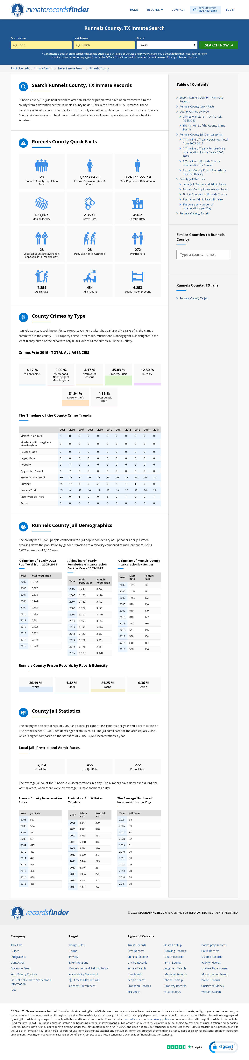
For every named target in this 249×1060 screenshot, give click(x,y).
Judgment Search (175, 968)
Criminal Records (138, 957)
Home (134, 9)
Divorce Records (211, 957)
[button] (223, 1047)
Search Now (217, 45)
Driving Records (137, 962)
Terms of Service (124, 53)
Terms (73, 951)
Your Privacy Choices (24, 974)
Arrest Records (136, 945)
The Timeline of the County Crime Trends (204, 127)
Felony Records (211, 962)
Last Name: (81, 38)
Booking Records (175, 951)
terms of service (132, 1019)
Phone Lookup (173, 980)
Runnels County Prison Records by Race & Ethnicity (204, 172)
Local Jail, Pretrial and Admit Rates (204, 184)
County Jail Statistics (192, 179)
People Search (136, 980)
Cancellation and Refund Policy (88, 968)
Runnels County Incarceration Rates (205, 189)
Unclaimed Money (212, 986)
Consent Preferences (82, 986)
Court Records (210, 951)
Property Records (175, 986)
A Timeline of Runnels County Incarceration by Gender (201, 163)
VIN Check (133, 992)
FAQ (13, 990)
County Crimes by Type (194, 111)
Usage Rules (77, 945)
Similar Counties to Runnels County (205, 194)
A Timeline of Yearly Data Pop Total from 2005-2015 (205, 141)
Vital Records (172, 992)
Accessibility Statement (83, 974)
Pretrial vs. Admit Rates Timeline (203, 199)
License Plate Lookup (214, 968)
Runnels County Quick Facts (197, 106)
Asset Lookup (173, 945)
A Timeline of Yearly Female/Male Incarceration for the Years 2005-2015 (204, 152)
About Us (16, 945)
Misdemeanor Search (214, 974)
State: (141, 38)
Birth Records (136, 951)
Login (230, 9)
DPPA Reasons (78, 962)
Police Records (210, 980)
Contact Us (18, 962)
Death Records (173, 957)
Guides (15, 951)
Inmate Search (136, 968)
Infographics (18, 957)
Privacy (73, 957)
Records (153, 9)
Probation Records (139, 986)
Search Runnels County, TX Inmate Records (201, 99)
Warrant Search (211, 992)
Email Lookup (172, 962)
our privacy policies (159, 1019)
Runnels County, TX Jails (195, 213)
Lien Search (134, 974)
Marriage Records (175, 974)
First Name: (18, 38)
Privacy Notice (148, 53)
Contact (178, 9)
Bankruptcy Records (214, 945)
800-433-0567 (208, 9)
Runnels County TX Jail (194, 298)
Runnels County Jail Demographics (201, 134)
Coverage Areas (21, 968)
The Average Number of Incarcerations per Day (198, 206)
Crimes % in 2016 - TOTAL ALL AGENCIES (202, 118)
